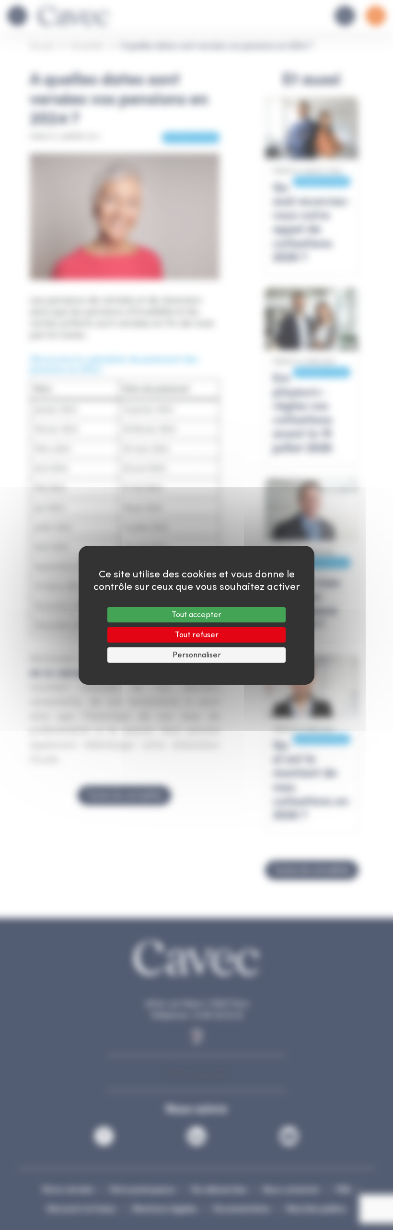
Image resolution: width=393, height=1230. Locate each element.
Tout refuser (197, 634)
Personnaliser (197, 654)
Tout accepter (196, 614)
